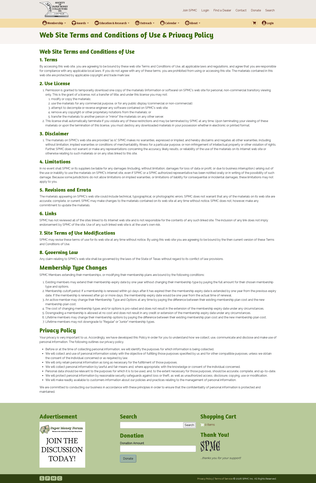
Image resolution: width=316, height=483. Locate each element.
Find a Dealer (222, 10)
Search (270, 10)
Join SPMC (190, 10)
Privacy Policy (205, 478)
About (193, 23)
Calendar (171, 23)
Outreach (146, 23)
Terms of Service (223, 478)
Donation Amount (132, 443)
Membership (55, 23)
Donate (256, 10)
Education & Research (113, 23)
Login (205, 10)
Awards (81, 23)
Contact (241, 10)
